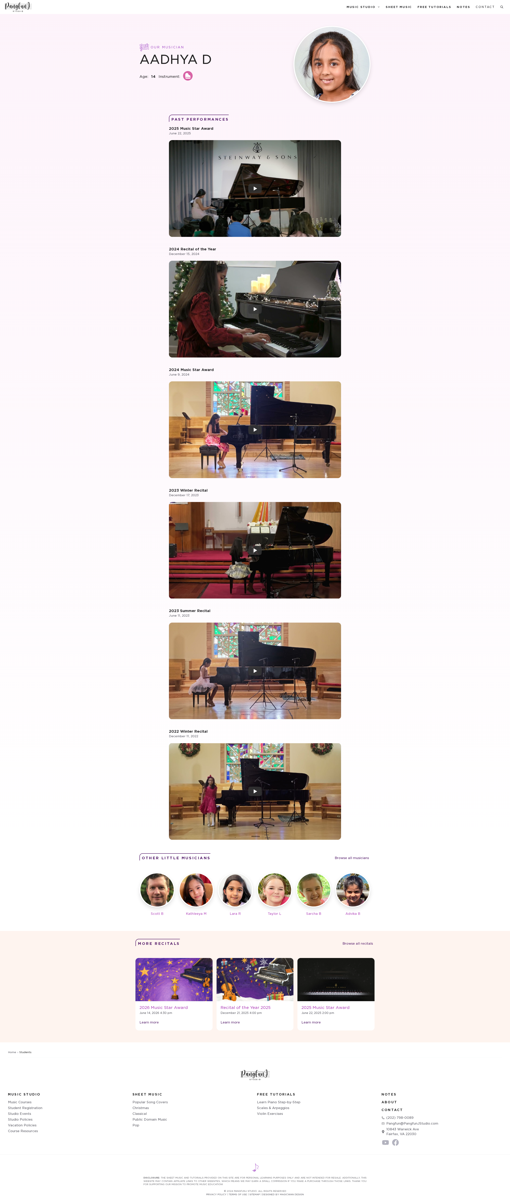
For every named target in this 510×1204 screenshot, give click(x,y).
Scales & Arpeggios (273, 1108)
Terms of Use (238, 1194)
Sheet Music (399, 7)
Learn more (149, 1022)
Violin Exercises (270, 1114)
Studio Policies (20, 1119)
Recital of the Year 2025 (246, 1007)
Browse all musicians (352, 858)
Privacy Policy (216, 1194)
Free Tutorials (434, 7)
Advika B (352, 914)
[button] (502, 7)
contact (392, 1110)
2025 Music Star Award (325, 1007)
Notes (463, 7)
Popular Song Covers (150, 1102)
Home (12, 1052)
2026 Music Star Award (163, 1007)
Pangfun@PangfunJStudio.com (412, 1123)
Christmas (140, 1108)
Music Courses (19, 1102)
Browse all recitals (357, 943)
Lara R (235, 914)
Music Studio (361, 7)
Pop (135, 1125)
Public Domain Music (149, 1119)
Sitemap (254, 1194)
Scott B (157, 914)
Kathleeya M (196, 914)
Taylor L (274, 914)
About (389, 1102)
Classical (139, 1114)
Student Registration (25, 1108)
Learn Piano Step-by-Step (278, 1102)
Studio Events (19, 1114)
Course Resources (23, 1131)
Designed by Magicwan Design (283, 1194)
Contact (485, 7)
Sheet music (147, 1094)
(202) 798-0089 (400, 1118)
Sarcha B (313, 914)
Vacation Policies (22, 1125)
